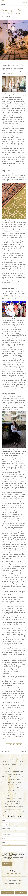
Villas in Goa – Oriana (14, 774)
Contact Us (21, 812)
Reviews (14, 812)
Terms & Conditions (18, 883)
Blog (19, 809)
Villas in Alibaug (9, 806)
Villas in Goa (19, 803)
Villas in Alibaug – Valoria (14, 790)
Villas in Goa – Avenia (19, 776)
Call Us (21, 892)
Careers (14, 764)
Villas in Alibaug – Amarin (14, 793)
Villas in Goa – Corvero (14, 779)
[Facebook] (12, 873)
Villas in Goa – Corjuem (14, 785)
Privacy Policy (8, 883)
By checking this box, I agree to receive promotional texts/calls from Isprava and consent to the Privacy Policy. (14, 858)
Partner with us (9, 771)
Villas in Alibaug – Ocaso (13, 795)
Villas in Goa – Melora (14, 782)
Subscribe (7, 863)
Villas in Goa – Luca (7, 776)
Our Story (5, 762)
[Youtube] (16, 873)
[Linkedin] (20, 873)
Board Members (14, 762)
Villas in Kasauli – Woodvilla (14, 801)
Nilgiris (13, 298)
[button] (7, 744)
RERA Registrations (10, 809)
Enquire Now (7, 892)
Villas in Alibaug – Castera (14, 798)
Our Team (22, 762)
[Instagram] (8, 873)
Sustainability (6, 764)
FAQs (6, 812)
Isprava (8, 117)
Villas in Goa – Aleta (14, 787)
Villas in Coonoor (18, 806)
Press (21, 764)
